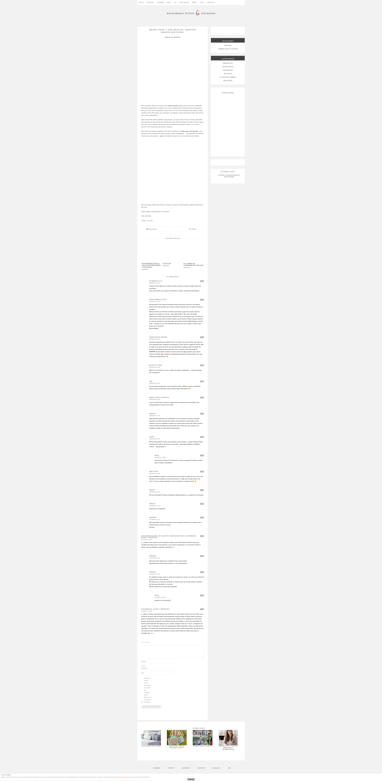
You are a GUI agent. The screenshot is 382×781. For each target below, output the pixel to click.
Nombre (144, 661)
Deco (169, 2)
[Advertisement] (228, 124)
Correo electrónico (144, 667)
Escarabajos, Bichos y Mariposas (155, 609)
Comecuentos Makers (158, 337)
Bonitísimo (153, 471)
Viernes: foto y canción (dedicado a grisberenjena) (228, 747)
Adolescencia (228, 66)
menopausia (228, 63)
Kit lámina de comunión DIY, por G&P (193, 264)
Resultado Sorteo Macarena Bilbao (177, 746)
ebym (194, 229)
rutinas (150, 220)
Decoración (228, 70)
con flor (167, 263)
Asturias (150, 2)
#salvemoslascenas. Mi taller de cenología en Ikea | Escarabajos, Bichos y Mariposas (169, 536)
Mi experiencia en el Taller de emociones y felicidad (151, 265)
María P (152, 490)
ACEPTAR (191, 779)
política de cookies (121, 777)
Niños (194, 2)
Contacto (211, 2)
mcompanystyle (155, 281)
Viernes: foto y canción (202, 746)
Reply (202, 281)
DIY (175, 2)
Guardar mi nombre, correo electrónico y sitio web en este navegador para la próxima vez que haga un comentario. (147, 690)
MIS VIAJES (228, 73)
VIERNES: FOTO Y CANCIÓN (228, 49)
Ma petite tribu (155, 365)
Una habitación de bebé (151, 746)
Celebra (160, 2)
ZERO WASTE (184, 2)
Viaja (202, 2)
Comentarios (151, 229)
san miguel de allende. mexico (229, 175)
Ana (150, 381)
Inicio (141, 2)
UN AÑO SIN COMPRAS (228, 77)
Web (142, 673)
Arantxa (152, 413)
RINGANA (227, 45)
